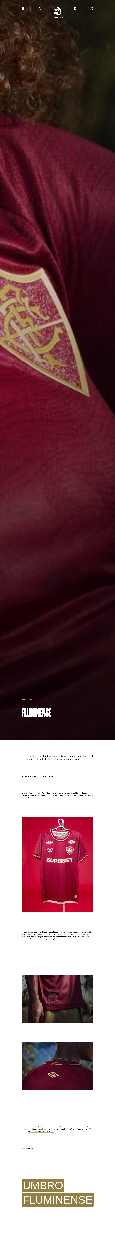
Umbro (43, 1185)
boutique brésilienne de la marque (41, 1131)
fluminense (58, 1200)
